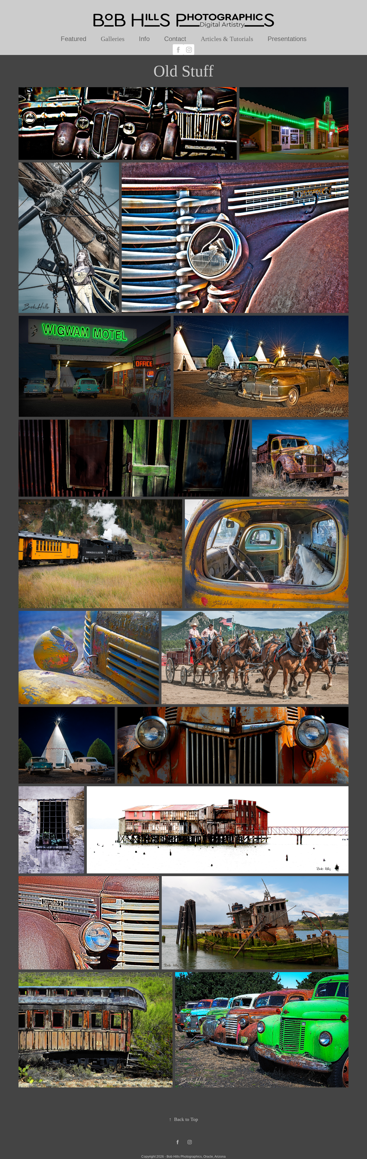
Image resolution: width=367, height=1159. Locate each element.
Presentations (287, 38)
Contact (175, 38)
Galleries (112, 38)
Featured (73, 38)
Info (144, 38)
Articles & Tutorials (227, 38)
